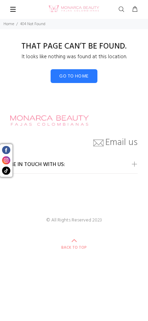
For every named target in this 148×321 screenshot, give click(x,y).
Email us (121, 143)
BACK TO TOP (74, 247)
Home (8, 24)
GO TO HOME (73, 76)
